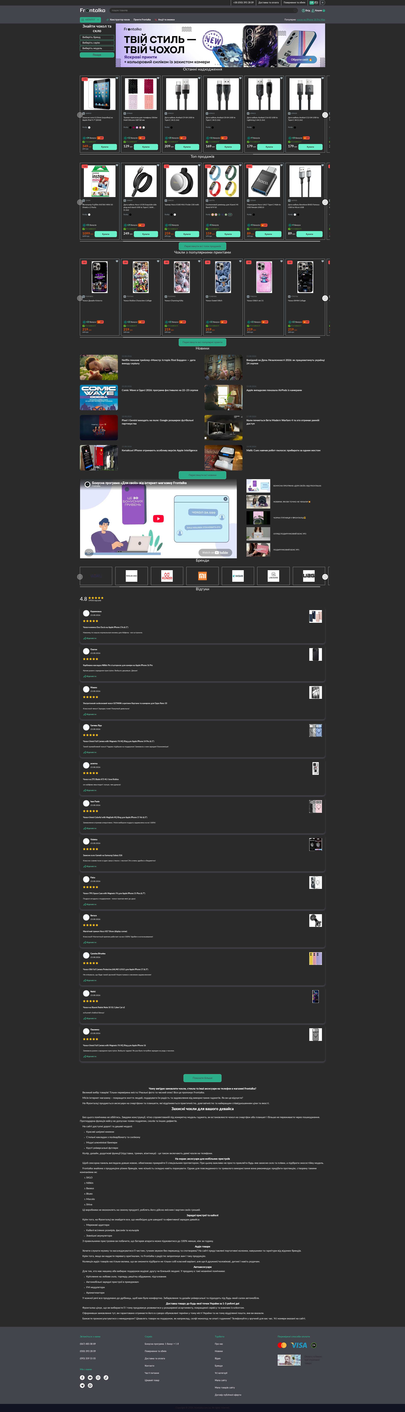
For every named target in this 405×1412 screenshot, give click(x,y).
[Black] (130, 127)
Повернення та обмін (294, 3)
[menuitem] (311, 3)
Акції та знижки (166, 20)
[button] (225, 64)
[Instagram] (98, 1377)
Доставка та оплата (269, 3)
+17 (230, 214)
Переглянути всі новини (202, 475)
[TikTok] (106, 1377)
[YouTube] (90, 1377)
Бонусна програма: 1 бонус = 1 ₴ (162, 1344)
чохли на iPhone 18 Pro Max (311, 20)
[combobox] (97, 37)
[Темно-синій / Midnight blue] (222, 214)
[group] (220, 45)
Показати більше (202, 1078)
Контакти (149, 1366)
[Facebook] (82, 1377)
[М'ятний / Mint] (225, 214)
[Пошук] (295, 10)
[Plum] (133, 127)
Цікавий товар (152, 1380)
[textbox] (97, 37)
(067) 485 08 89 (88, 1344)
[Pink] (140, 127)
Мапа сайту (221, 1380)
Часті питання (152, 1373)
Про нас (219, 1344)
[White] (143, 127)
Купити (104, 147)
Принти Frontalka (142, 20)
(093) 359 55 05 (88, 1359)
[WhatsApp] (90, 1385)
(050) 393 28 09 (88, 1351)
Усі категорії (221, 1373)
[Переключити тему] (322, 2)
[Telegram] (82, 1385)
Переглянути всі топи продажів (202, 246)
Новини (219, 1351)
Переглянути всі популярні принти (202, 342)
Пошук (97, 55)
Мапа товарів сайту (225, 1388)
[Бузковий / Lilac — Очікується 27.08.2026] (216, 214)
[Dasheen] (137, 127)
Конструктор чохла (120, 20)
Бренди (219, 1366)
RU (316, 3)
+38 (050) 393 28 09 (243, 3)
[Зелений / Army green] (219, 214)
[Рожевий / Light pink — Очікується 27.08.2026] (212, 214)
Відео (218, 1359)
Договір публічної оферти (228, 1395)
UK (311, 3)
